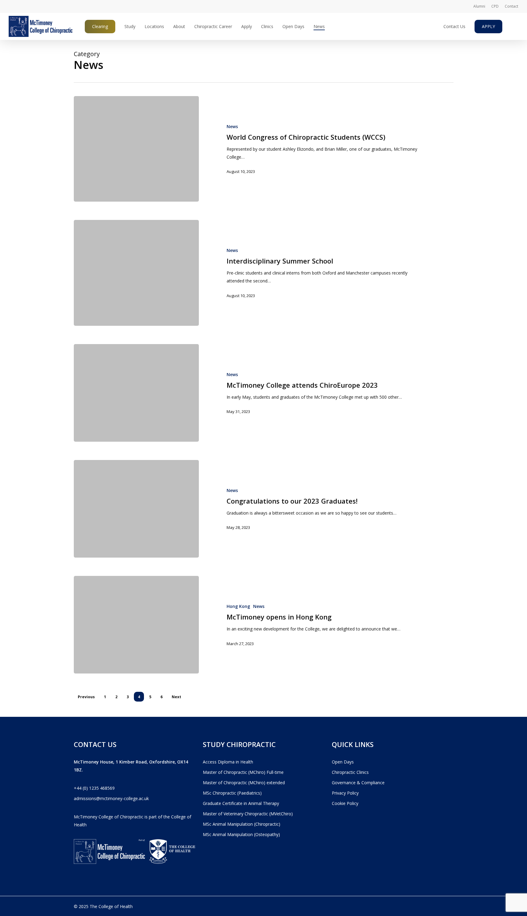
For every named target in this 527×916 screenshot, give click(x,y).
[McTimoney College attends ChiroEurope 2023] (136, 393)
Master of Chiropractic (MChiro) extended (244, 782)
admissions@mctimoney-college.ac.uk (111, 798)
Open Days (343, 762)
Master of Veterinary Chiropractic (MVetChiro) (248, 814)
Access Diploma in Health (228, 762)
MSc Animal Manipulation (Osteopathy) (241, 834)
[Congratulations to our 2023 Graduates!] (136, 509)
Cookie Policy (345, 803)
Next (176, 696)
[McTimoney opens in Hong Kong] (136, 625)
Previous (86, 696)
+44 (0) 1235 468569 (94, 788)
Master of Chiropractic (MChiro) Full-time (243, 772)
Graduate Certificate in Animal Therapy (241, 803)
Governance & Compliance (358, 782)
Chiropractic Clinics (350, 772)
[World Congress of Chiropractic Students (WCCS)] (136, 149)
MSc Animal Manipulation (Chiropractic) (241, 824)
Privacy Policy (345, 793)
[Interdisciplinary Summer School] (136, 272)
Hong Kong (238, 606)
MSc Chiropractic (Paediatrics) (232, 793)
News (232, 126)
